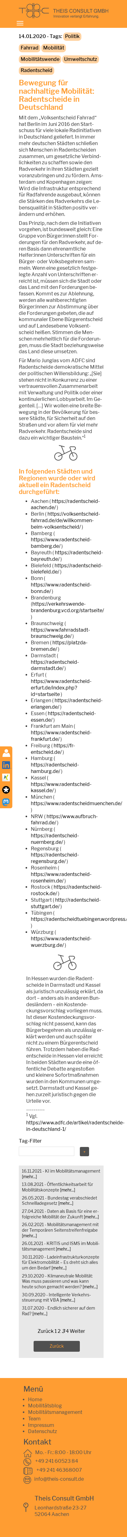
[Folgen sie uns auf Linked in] (6, 764)
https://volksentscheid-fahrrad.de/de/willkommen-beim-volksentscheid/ (65, 520)
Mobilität (53, 48)
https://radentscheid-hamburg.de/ (55, 768)
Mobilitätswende (40, 59)
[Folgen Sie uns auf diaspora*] (6, 789)
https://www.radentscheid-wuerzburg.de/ (61, 942)
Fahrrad (30, 48)
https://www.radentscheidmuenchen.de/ (76, 803)
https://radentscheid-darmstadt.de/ (55, 665)
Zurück (46, 1331)
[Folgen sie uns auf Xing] (6, 777)
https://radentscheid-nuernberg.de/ (55, 839)
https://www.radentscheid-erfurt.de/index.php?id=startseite (61, 687)
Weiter (77, 1331)
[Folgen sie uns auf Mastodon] (6, 802)
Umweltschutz (80, 59)
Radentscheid (36, 70)
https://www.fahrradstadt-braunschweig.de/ (60, 633)
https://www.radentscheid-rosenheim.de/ (61, 877)
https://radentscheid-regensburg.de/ (55, 858)
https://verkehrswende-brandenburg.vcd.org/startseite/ (67, 607)
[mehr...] (29, 1176)
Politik (72, 36)
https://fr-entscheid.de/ (53, 749)
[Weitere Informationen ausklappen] (6, 752)
